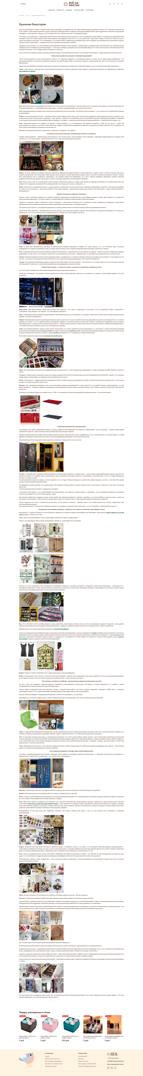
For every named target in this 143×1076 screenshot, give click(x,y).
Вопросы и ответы (83, 1061)
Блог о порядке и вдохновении (53, 1061)
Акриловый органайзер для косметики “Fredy (92, 1037)
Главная (21, 15)
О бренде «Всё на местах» (52, 1058)
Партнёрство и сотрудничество (53, 1063)
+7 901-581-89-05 (112, 1058)
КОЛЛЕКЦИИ (89, 10)
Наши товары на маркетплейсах (87, 1063)
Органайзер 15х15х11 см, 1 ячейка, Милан (70, 1037)
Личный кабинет (82, 1056)
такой (94, 633)
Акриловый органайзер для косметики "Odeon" (114, 1037)
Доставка (81, 1058)
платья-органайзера (61, 629)
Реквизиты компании (50, 1066)
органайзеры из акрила (27, 71)
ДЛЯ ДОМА (51, 10)
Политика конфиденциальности (87, 1066)
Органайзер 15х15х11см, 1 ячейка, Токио (49, 1037)
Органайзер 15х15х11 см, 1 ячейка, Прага (27, 1037)
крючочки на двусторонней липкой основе (43, 803)
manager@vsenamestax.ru (115, 1061)
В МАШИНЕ (68, 10)
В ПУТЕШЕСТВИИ (79, 10)
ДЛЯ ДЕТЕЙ (60, 10)
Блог (27, 15)
